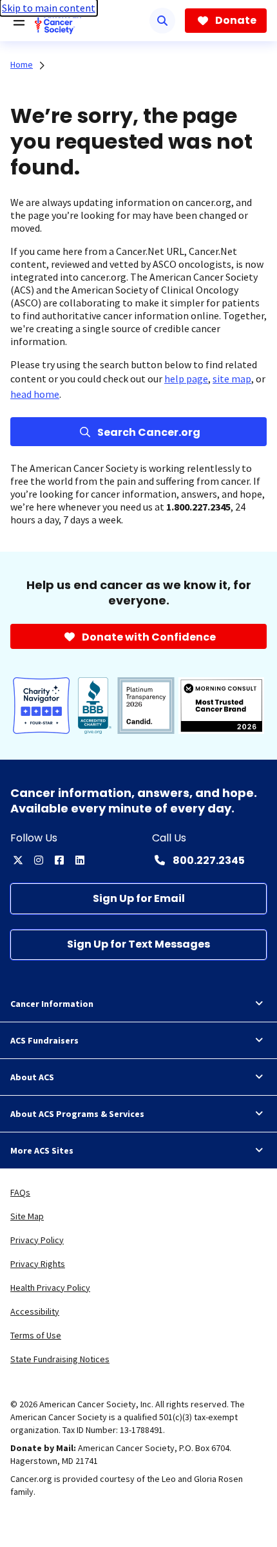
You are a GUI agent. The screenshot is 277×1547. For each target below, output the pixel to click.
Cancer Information (51, 1003)
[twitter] (18, 860)
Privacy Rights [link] (37, 1264)
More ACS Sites (41, 1150)
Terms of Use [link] (35, 1335)
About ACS (32, 1077)
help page (186, 378)
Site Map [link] (27, 1216)
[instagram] (38, 860)
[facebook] (59, 860)
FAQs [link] (20, 1192)
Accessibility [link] (34, 1311)
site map (232, 378)
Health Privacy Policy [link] (50, 1287)
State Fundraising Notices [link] (60, 1359)
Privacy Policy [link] (37, 1240)
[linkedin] (80, 860)
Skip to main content (48, 7)
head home (34, 394)
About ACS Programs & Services (77, 1114)
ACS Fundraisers (44, 1040)
